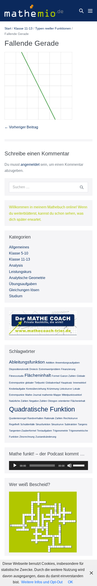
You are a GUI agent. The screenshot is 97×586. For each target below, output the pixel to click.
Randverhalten (35, 418)
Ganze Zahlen (68, 376)
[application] (48, 465)
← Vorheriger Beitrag (21, 127)
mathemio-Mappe (51, 394)
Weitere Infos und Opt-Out (41, 582)
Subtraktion (71, 424)
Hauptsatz (66, 382)
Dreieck (33, 369)
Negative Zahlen (38, 401)
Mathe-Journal (33, 394)
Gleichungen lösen (24, 290)
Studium (15, 296)
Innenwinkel (79, 382)
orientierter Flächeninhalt (71, 401)
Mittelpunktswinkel (72, 394)
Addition (50, 362)
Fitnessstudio (16, 376)
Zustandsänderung (45, 436)
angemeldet (30, 164)
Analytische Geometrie (27, 278)
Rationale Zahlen (53, 418)
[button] (81, 11)
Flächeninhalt (38, 375)
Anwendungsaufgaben (67, 362)
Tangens (82, 424)
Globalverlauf (53, 382)
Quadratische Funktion (42, 409)
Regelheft (14, 424)
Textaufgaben (44, 430)
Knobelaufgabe (17, 388)
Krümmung (53, 388)
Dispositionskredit (18, 369)
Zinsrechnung (27, 436)
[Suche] (82, 187)
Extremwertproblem (49, 369)
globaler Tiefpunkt (35, 382)
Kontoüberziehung (36, 388)
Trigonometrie (60, 430)
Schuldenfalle (27, 424)
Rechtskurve (70, 418)
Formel (55, 376)
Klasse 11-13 (19, 259)
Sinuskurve (57, 424)
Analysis (16, 265)
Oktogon (52, 401)
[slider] (79, 465)
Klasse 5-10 (18, 253)
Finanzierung (68, 369)
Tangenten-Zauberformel (22, 430)
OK (70, 582)
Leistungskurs (20, 272)
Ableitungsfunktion (27, 362)
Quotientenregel (17, 418)
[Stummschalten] (69, 465)
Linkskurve (66, 388)
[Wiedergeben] (15, 465)
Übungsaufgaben (23, 284)
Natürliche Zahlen (18, 401)
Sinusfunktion (43, 424)
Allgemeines (19, 247)
